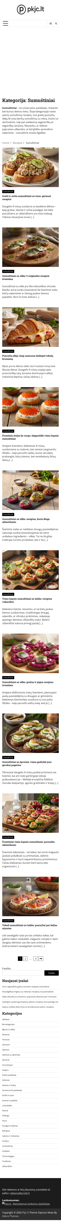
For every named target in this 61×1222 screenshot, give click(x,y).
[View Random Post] (50, 23)
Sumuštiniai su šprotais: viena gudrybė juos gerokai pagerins (27, 763)
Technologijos (8, 1156)
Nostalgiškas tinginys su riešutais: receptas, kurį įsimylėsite (27, 991)
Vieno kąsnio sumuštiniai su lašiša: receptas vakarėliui (27, 600)
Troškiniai (6, 1161)
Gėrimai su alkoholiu (11, 1054)
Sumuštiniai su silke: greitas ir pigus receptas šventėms (27, 683)
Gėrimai (5, 1049)
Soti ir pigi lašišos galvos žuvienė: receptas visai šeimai (25, 986)
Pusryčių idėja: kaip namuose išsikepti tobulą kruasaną (27, 357)
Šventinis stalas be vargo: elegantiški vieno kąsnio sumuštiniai (30, 437)
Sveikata (6, 1151)
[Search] (56, 23)
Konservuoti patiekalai (12, 1090)
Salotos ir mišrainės (10, 1136)
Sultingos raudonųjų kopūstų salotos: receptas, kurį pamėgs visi (30, 1001)
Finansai (5, 1039)
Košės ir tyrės (8, 1095)
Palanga (5, 1115)
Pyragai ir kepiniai (10, 1125)
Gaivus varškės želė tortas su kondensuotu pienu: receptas (28, 1007)
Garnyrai (6, 1044)
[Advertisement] (30, 58)
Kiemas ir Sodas (9, 1085)
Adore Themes (10, 1216)
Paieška (6, 968)
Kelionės (6, 1080)
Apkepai (5, 1019)
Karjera (5, 1070)
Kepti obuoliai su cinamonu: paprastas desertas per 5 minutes (29, 996)
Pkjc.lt (25, 1212)
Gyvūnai (5, 1059)
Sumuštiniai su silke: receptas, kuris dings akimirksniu (26, 520)
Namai (5, 1110)
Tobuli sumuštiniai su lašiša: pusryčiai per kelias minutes (29, 927)
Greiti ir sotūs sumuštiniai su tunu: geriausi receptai (26, 197)
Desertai (5, 1034)
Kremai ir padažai (9, 1100)
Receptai (6, 1130)
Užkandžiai (7, 1166)
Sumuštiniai (8, 191)
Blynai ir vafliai (8, 1029)
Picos (4, 1120)
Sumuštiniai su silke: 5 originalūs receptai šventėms (25, 277)
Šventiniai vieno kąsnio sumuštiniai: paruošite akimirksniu (28, 843)
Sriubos (5, 1141)
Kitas (41, 958)
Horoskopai (7, 1065)
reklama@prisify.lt (20, 1193)
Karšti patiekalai (9, 1075)
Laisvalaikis (7, 1105)
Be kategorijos (8, 1024)
